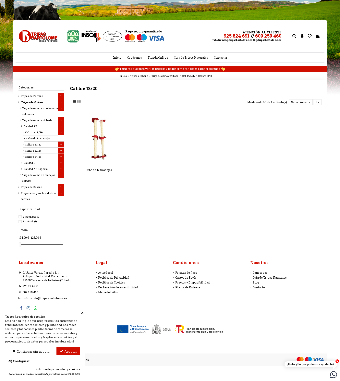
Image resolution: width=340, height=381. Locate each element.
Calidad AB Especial (36, 169)
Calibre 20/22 (33, 144)
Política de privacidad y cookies (58, 369)
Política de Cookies (111, 282)
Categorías (25, 87)
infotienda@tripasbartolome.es (232, 39)
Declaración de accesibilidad (118, 287)
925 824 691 (236, 36)
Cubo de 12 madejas (38, 138)
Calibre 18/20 (34, 132)
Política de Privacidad (113, 277)
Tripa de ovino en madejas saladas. (38, 178)
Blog (256, 282)
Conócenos (260, 272)
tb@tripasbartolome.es (267, 39)
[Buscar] (294, 36)
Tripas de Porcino (32, 96)
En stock (30, 221)
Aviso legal (105, 272)
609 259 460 (268, 36)
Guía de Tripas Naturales (270, 277)
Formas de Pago (186, 272)
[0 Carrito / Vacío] (317, 36)
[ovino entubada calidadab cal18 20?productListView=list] (79, 101)
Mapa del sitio (108, 292)
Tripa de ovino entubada (37, 120)
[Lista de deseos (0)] (309, 36)
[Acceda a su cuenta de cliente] (302, 36)
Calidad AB (30, 126)
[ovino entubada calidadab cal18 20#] (102, 164)
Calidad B (29, 163)
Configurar (21, 361)
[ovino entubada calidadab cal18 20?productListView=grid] (74, 101)
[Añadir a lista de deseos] (96, 164)
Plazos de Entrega (187, 287)
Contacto (259, 287)
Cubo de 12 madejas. (99, 170)
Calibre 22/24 (33, 150)
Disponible (31, 216)
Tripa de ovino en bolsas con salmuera (40, 111)
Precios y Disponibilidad (192, 282)
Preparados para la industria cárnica (38, 196)
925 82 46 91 (30, 286)
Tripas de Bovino (31, 187)
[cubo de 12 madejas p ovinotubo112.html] (99, 139)
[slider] (20, 244)
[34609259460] (333, 374)
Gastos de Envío (186, 277)
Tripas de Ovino (32, 102)
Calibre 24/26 (33, 156)
